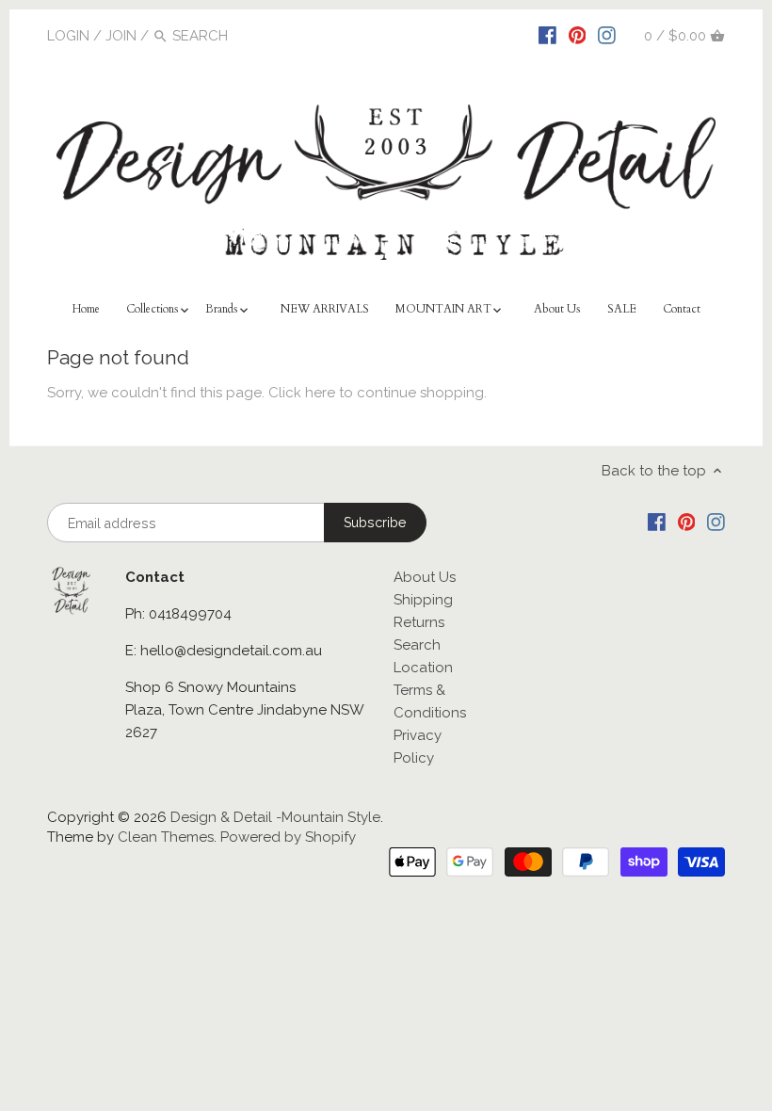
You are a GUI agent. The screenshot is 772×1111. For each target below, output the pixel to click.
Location (423, 667)
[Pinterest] (578, 35)
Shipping (423, 599)
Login (68, 35)
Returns (419, 622)
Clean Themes (166, 837)
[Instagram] (607, 35)
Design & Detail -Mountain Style (275, 817)
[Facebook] (547, 35)
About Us (425, 577)
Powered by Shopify (288, 837)
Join (121, 35)
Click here (301, 392)
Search (417, 644)
